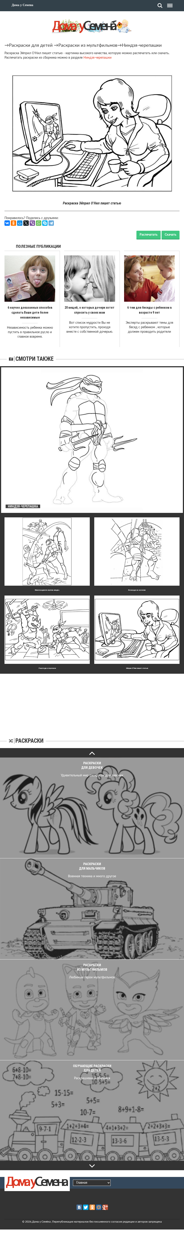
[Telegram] (51, 223)
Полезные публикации (38, 246)
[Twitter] (85, 1207)
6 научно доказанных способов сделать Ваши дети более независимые (30, 312)
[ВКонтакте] (7, 223)
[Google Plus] (105, 1207)
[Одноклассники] (13, 223)
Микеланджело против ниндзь (47, 590)
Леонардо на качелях (137, 590)
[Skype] (45, 223)
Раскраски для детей (31, 45)
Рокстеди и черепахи (47, 668)
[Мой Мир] (19, 223)
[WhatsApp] (38, 223)
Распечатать (149, 234)
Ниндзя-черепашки (142, 45)
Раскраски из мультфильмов (87, 45)
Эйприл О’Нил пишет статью (137, 668)
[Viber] (32, 223)
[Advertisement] (92, 702)
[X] (26, 223)
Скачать (170, 234)
